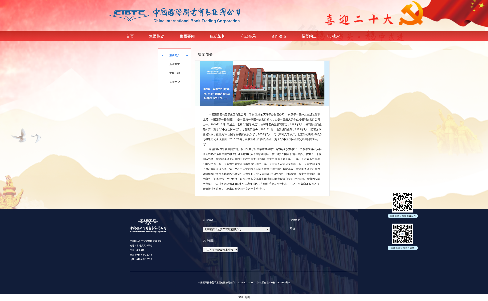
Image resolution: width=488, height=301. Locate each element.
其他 (292, 228)
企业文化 (174, 82)
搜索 (336, 36)
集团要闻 (187, 36)
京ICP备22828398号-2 (278, 282)
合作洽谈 (278, 36)
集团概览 (156, 36)
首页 (130, 36)
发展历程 (174, 73)
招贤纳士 (309, 36)
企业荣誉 (174, 64)
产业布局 (248, 36)
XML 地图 (244, 297)
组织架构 (217, 36)
